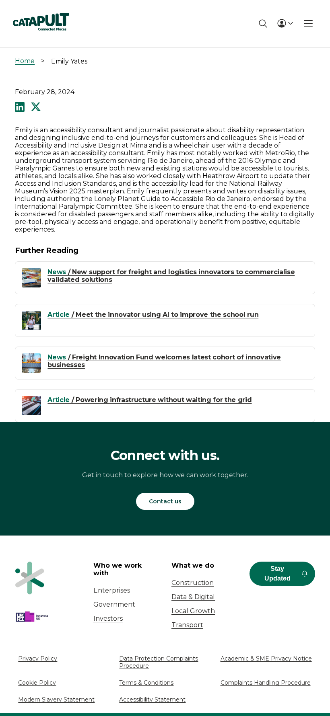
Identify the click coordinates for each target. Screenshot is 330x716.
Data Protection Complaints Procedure (158, 662)
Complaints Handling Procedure (266, 682)
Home (25, 61)
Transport (187, 625)
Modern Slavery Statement (56, 699)
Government (114, 604)
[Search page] (263, 23)
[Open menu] (308, 23)
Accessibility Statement (152, 699)
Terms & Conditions (146, 682)
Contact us (165, 501)
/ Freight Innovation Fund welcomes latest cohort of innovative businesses (164, 361)
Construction (192, 583)
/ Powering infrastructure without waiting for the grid (149, 400)
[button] (20, 107)
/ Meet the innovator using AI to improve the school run (152, 314)
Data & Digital (193, 597)
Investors (108, 618)
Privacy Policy (37, 658)
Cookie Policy (37, 682)
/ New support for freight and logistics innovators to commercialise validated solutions (171, 275)
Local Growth (193, 611)
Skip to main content (39, 10)
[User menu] (285, 23)
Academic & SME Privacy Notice (266, 658)
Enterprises (111, 590)
